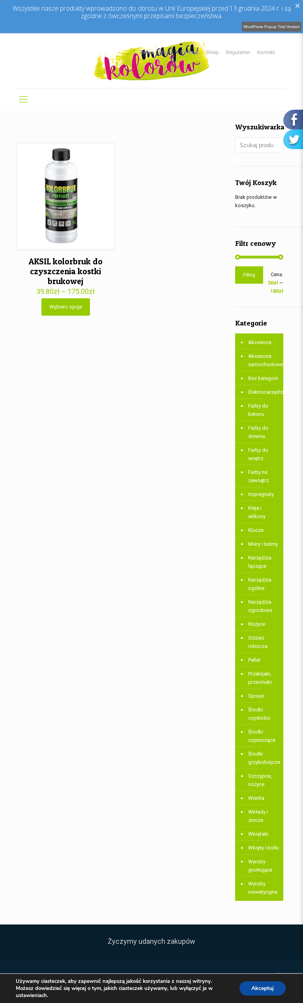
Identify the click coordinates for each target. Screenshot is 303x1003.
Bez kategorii (263, 378)
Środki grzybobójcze (263, 758)
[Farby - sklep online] (151, 60)
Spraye (256, 696)
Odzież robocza (257, 642)
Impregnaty (261, 494)
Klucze (256, 530)
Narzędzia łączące (259, 562)
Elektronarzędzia (263, 392)
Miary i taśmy (263, 544)
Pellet (254, 660)
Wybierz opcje (65, 307)
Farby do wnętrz (258, 454)
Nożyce (256, 624)
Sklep (212, 52)
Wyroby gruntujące (260, 866)
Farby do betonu (258, 410)
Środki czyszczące (261, 736)
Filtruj (249, 275)
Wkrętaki (258, 834)
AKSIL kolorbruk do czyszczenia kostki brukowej (66, 271)
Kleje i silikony (257, 512)
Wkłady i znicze (258, 816)
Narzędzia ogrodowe (260, 606)
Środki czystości (259, 714)
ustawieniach (31, 995)
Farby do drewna (258, 432)
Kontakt (266, 52)
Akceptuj (262, 988)
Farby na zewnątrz (258, 476)
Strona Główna (156, 52)
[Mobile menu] (23, 99)
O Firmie (189, 52)
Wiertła (256, 798)
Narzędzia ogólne (259, 584)
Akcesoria (259, 342)
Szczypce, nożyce (260, 780)
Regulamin (238, 52)
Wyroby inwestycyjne (262, 888)
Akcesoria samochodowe (263, 360)
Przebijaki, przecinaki (260, 678)
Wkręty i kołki (263, 848)
